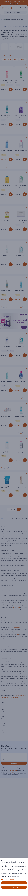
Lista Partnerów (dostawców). (7, 879)
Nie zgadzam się (14, 887)
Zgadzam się (14, 883)
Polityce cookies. (13, 877)
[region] (14, 877)
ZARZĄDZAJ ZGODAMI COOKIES (14, 892)
